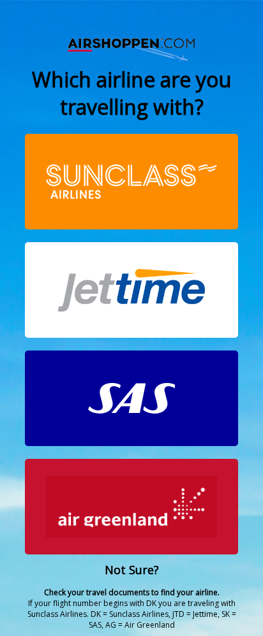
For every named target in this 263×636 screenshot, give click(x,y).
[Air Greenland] (132, 506)
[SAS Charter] (132, 398)
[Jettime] (132, 290)
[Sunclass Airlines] (132, 181)
